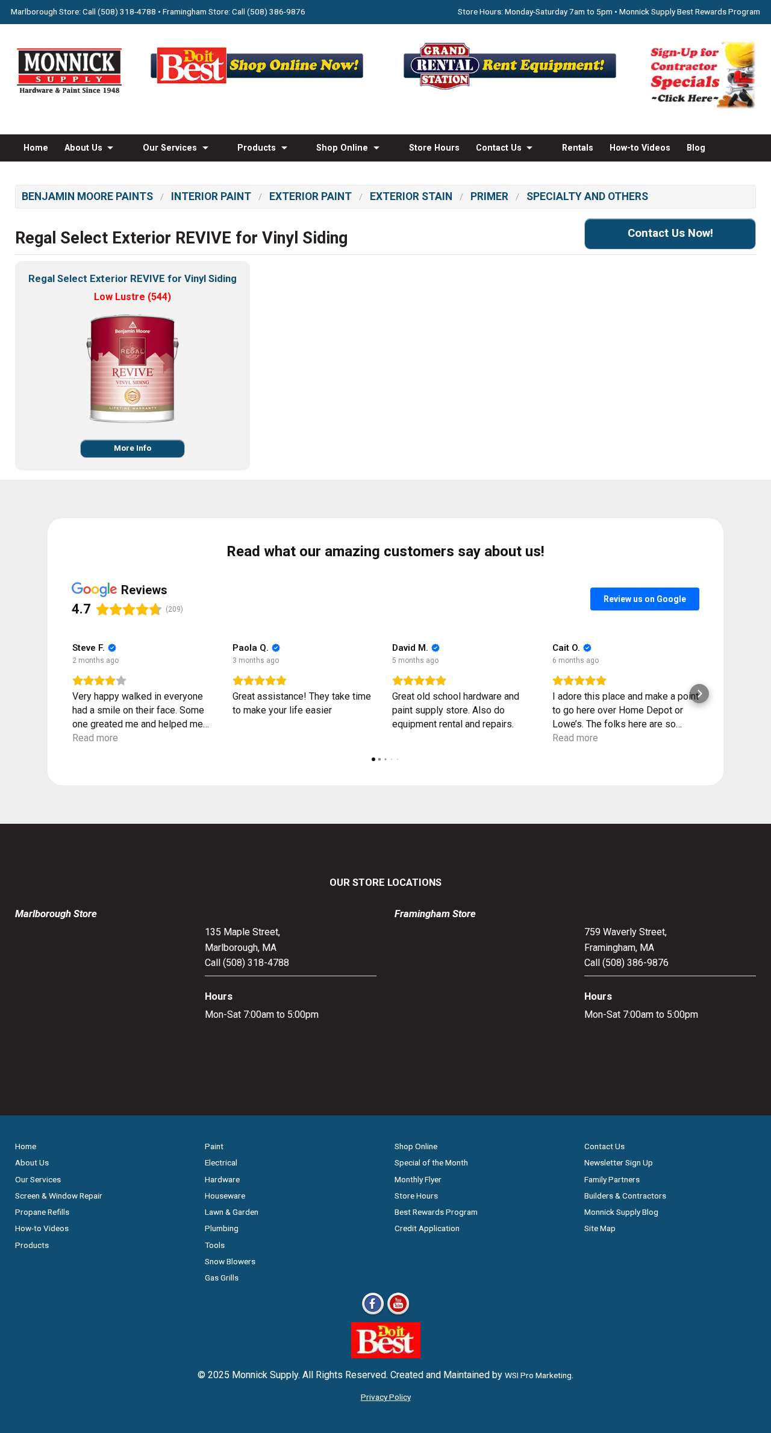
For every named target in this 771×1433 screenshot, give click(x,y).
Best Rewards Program (436, 1212)
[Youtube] (398, 1314)
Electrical (221, 1162)
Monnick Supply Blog (621, 1212)
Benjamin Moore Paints (87, 196)
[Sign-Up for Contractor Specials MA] (702, 106)
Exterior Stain (411, 196)
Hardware (222, 1179)
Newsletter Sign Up (618, 1162)
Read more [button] (95, 738)
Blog (696, 147)
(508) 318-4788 (127, 11)
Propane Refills (42, 1212)
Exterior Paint (310, 196)
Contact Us (499, 147)
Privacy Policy (386, 1397)
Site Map (600, 1228)
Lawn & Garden (231, 1212)
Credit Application (427, 1228)
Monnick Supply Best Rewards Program (689, 11)
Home (35, 147)
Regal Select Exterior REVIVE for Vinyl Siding (132, 278)
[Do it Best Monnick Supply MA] (385, 1355)
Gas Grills (222, 1277)
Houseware (225, 1195)
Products (256, 147)
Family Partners (612, 1179)
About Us (83, 147)
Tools (215, 1245)
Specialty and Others (587, 196)
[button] (71, 693)
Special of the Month (431, 1162)
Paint (214, 1146)
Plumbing (222, 1228)
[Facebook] (373, 1314)
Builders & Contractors (625, 1195)
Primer (489, 196)
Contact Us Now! (670, 233)
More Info (132, 448)
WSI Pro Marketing (538, 1375)
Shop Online (342, 147)
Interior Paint (211, 196)
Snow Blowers (230, 1261)
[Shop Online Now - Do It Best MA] (259, 89)
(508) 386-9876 (276, 11)
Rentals (577, 147)
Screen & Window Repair (58, 1195)
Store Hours (434, 147)
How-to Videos (640, 147)
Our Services (170, 147)
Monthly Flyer (418, 1179)
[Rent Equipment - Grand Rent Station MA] (512, 89)
